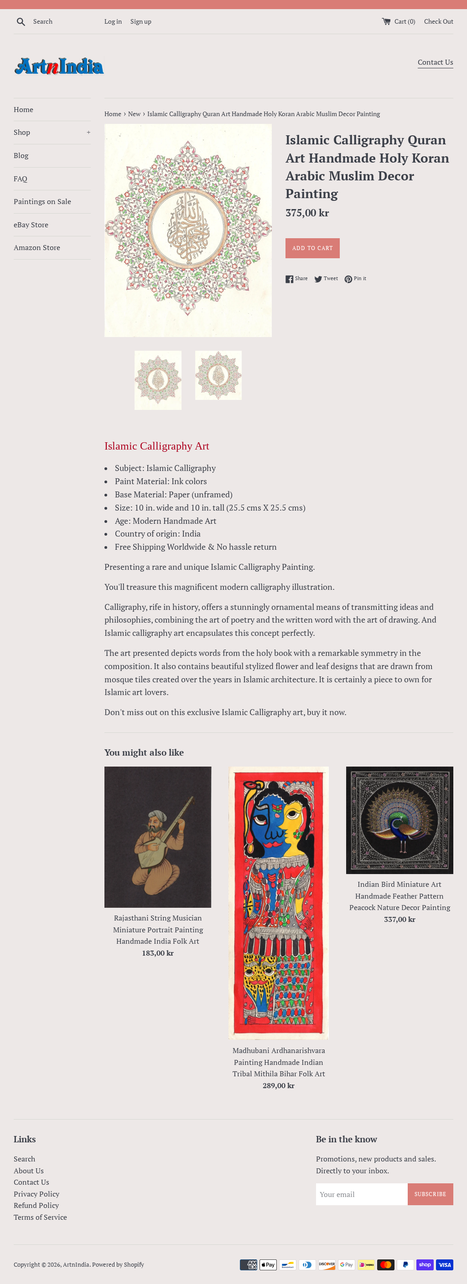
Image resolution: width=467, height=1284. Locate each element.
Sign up (140, 21)
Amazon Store (37, 247)
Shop (52, 132)
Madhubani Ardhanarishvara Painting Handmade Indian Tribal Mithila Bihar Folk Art (279, 1062)
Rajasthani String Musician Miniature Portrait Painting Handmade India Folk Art (158, 929)
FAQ (20, 179)
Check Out (438, 21)
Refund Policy (36, 1205)
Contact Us (435, 62)
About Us (29, 1171)
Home (23, 109)
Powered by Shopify (118, 1265)
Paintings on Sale (42, 201)
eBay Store (31, 225)
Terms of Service (40, 1217)
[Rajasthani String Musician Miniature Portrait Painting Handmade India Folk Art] (158, 837)
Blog (21, 155)
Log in (113, 21)
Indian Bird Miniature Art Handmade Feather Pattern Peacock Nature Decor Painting (399, 895)
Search (24, 1159)
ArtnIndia (76, 1265)
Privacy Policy (36, 1194)
